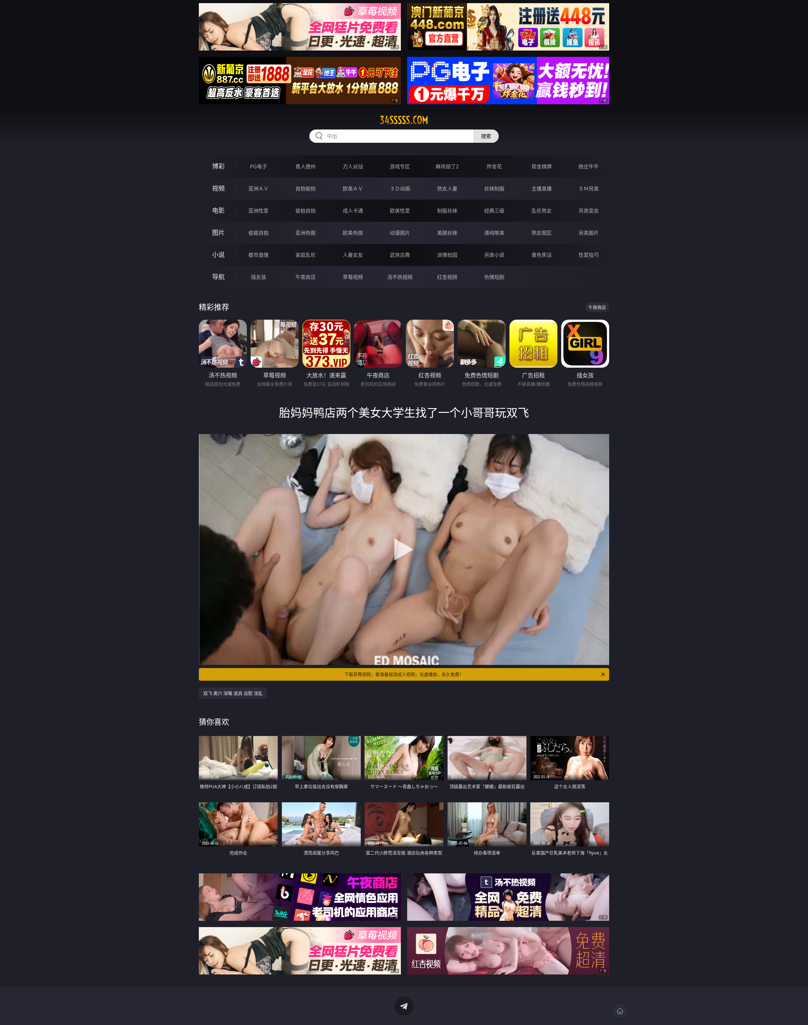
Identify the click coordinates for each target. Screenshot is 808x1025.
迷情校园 (447, 254)
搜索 (486, 136)
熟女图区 (542, 232)
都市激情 (258, 254)
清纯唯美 (494, 232)
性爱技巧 (589, 254)
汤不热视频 (400, 277)
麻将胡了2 (447, 166)
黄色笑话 (542, 254)
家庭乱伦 (305, 254)
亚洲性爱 (258, 210)
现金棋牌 (542, 166)
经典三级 (494, 210)
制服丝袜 (447, 210)
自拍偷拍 (305, 188)
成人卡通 (353, 210)
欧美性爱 (400, 210)
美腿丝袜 (447, 232)
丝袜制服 (494, 188)
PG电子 (258, 166)
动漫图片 (400, 232)
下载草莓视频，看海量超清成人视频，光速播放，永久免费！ (404, 674)
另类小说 (494, 254)
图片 (218, 232)
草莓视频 (353, 277)
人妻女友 (353, 254)
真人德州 (305, 166)
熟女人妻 (447, 188)
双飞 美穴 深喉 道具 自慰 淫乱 (233, 693)
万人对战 (353, 166)
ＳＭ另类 (589, 188)
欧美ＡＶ (353, 188)
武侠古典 (400, 254)
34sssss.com (404, 120)
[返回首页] (619, 1011)
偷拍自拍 (305, 210)
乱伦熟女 (542, 210)
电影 (218, 210)
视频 (218, 188)
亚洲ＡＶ (258, 188)
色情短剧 (494, 277)
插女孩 (258, 277)
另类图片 (589, 232)
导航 (218, 277)
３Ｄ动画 (400, 188)
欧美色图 (353, 232)
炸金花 (494, 166)
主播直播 (542, 188)
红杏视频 (447, 277)
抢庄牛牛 (589, 166)
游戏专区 (400, 166)
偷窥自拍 (258, 232)
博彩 (218, 166)
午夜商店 (305, 277)
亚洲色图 (305, 232)
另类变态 (589, 210)
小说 (218, 254)
